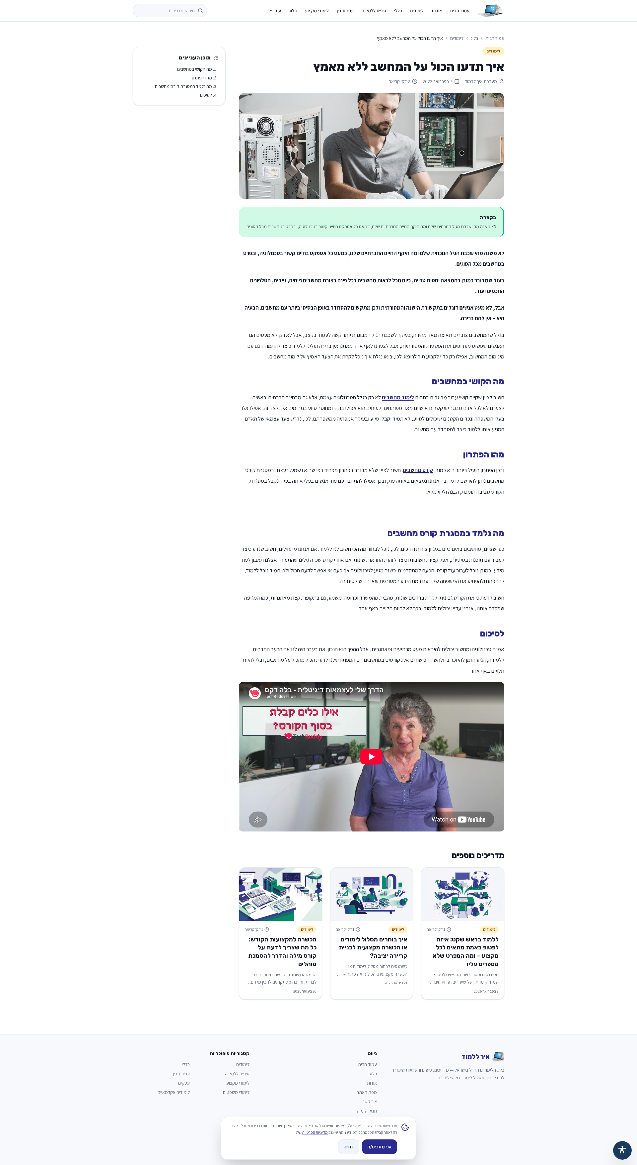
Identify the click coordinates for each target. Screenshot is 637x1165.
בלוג (293, 11)
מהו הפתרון (202, 78)
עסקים (184, 1083)
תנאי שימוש (367, 1111)
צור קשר (369, 1102)
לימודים (417, 11)
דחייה (349, 1147)
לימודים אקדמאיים (174, 1092)
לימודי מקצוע (317, 11)
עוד (278, 11)
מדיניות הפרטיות (315, 1132)
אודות (437, 11)
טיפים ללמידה (374, 11)
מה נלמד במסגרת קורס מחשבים (183, 86)
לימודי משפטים (236, 1092)
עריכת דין (345, 11)
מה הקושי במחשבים (194, 69)
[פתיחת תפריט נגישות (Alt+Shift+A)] (622, 1150)
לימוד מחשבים (398, 397)
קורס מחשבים (418, 470)
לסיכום (206, 95)
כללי (398, 11)
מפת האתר (367, 1092)
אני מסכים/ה (379, 1147)
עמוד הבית (459, 11)
